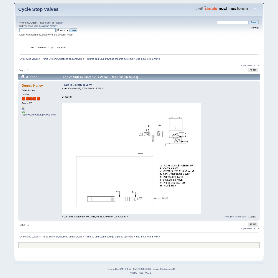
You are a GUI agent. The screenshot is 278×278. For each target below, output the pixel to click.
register (59, 22)
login (48, 22)
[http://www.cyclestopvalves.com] (39, 114)
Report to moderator (235, 216)
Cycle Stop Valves (38, 9)
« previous (246, 65)
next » (256, 65)
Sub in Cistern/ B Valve (78, 84)
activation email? (47, 26)
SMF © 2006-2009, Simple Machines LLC (154, 269)
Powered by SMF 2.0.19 (119, 269)
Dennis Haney (32, 85)
